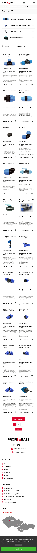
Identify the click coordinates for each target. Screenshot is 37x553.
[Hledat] (27, 2)
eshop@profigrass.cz (20, 449)
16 (22, 424)
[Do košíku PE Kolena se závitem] (8, 194)
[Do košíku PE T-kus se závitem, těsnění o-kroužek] (8, 303)
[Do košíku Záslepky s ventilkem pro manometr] (24, 412)
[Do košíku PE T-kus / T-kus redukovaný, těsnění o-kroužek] (24, 267)
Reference (7, 472)
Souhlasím (18, 549)
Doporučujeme (21, 46)
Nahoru (19, 429)
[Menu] (34, 2)
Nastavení (18, 544)
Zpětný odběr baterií (10, 502)
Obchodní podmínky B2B (11, 494)
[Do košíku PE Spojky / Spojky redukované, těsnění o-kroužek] (8, 340)
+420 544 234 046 (20, 452)
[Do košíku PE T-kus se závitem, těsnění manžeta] (24, 85)
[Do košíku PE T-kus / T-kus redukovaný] (8, 85)
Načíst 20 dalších (18, 419)
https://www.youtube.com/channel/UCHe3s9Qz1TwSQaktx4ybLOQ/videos (23, 445)
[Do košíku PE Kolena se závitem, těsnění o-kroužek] (24, 376)
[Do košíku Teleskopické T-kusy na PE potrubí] (8, 267)
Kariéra (6, 475)
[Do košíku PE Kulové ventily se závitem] (8, 230)
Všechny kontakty (7, 512)
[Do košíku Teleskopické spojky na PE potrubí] (24, 230)
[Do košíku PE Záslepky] (8, 158)
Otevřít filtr (5, 46)
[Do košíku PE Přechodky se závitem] (8, 121)
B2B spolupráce (8, 478)
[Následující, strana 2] (18, 424)
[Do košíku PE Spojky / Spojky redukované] (24, 121)
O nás (5, 464)
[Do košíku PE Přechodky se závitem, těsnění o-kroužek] (24, 303)
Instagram (18, 445)
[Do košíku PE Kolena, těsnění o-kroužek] (8, 376)
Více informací (26, 541)
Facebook (14, 445)
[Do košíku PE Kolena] (24, 158)
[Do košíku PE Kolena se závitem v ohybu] (8, 412)
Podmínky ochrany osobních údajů (14, 496)
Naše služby (7, 466)
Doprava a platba (9, 488)
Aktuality (6, 469)
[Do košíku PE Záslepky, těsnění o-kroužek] (24, 340)
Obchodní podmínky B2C (11, 491)
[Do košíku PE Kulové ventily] (24, 194)
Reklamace (7, 499)
